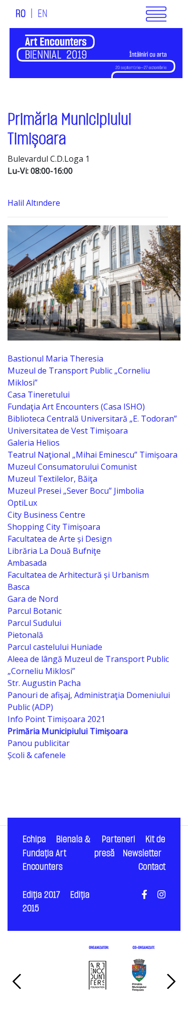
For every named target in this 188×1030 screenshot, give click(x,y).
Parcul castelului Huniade (55, 646)
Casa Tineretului (39, 394)
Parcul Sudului (34, 622)
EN (43, 14)
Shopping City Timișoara (54, 526)
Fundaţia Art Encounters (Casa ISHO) (76, 406)
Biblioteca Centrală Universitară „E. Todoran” (92, 418)
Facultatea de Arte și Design (60, 538)
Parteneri (118, 839)
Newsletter (142, 853)
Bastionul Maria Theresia (55, 358)
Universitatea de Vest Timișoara (68, 430)
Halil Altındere (34, 202)
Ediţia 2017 (41, 895)
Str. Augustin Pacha (44, 683)
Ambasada (27, 562)
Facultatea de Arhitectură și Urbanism (78, 574)
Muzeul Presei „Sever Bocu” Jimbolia (76, 490)
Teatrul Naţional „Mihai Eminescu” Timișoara (92, 454)
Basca (19, 586)
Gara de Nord (33, 598)
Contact (151, 867)
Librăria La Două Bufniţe (54, 550)
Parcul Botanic (35, 610)
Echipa (34, 839)
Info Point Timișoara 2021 (56, 719)
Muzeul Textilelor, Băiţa (52, 478)
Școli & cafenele (37, 755)
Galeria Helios (34, 442)
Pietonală (25, 634)
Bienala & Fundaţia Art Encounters (56, 853)
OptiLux (22, 502)
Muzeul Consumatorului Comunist (72, 466)
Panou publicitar (39, 743)
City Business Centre (46, 514)
